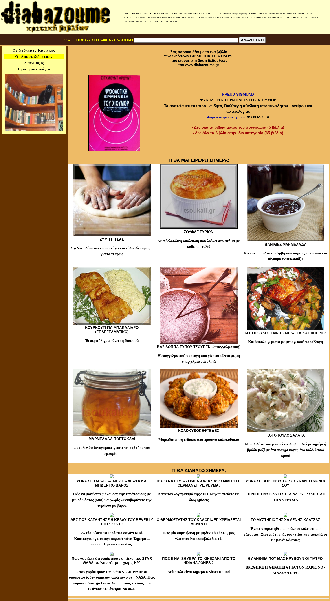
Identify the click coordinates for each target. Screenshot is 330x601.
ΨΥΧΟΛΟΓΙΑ (258, 117)
